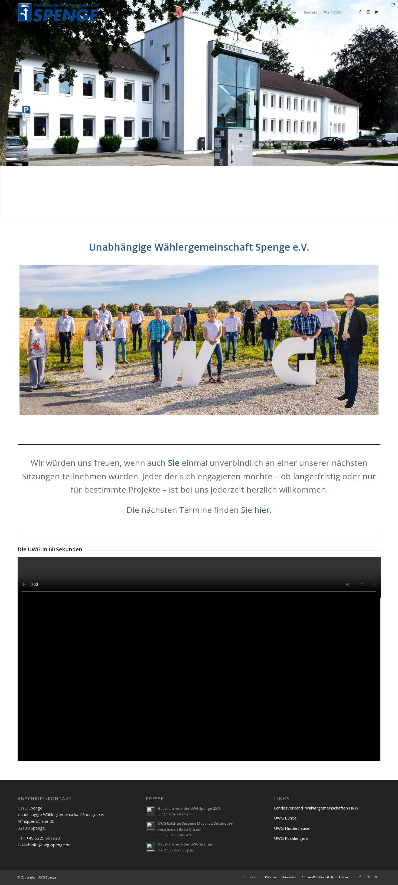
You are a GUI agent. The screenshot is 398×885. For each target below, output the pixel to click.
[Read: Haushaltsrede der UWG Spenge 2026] (150, 811)
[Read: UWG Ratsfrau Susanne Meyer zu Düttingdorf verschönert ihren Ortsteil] (150, 826)
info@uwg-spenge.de (51, 844)
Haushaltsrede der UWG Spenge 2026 (189, 808)
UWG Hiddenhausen (293, 828)
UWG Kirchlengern (291, 838)
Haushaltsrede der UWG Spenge (185, 844)
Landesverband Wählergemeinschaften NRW (316, 808)
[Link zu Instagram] (368, 12)
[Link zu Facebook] (360, 12)
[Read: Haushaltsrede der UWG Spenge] (150, 847)
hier (262, 509)
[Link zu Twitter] (376, 12)
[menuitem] (151, 12)
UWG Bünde (285, 818)
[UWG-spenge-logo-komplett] (60, 12)
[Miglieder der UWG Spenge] (199, 346)
